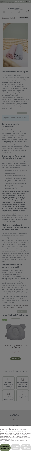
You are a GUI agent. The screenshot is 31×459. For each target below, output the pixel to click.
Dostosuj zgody (15, 447)
